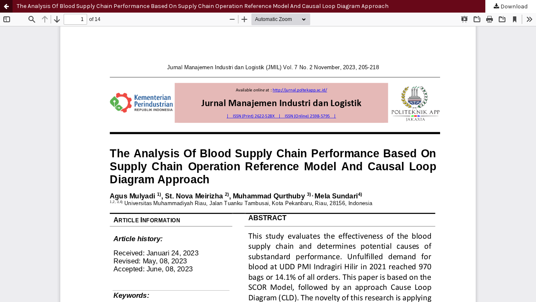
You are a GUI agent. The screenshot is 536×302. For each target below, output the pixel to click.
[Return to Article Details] (6, 6)
